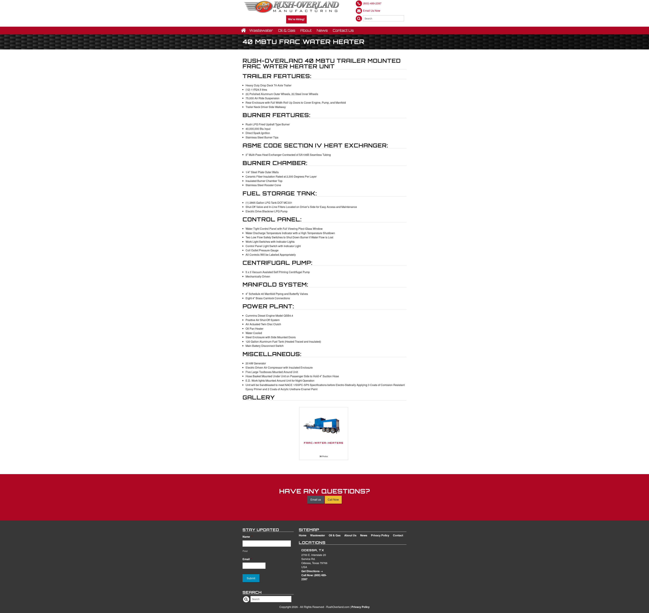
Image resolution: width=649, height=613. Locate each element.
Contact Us (343, 30)
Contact (398, 535)
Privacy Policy (380, 535)
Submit (251, 578)
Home (302, 535)
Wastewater (261, 30)
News (322, 30)
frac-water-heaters (323, 443)
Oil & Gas (286, 30)
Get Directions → (312, 571)
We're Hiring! (296, 19)
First (245, 551)
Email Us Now (371, 10)
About (306, 30)
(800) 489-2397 (372, 3)
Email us (315, 499)
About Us (350, 535)
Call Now (333, 499)
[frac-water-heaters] (324, 424)
